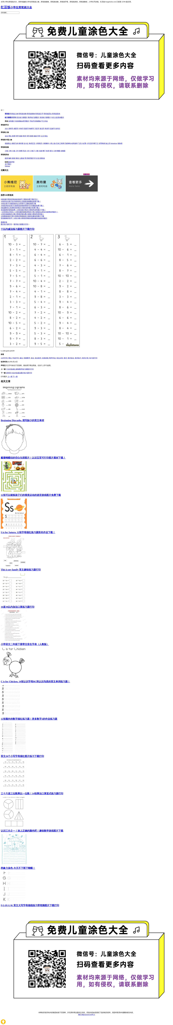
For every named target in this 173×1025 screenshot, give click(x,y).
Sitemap (7, 166)
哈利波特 (74, 143)
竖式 (65, 358)
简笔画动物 (22, 114)
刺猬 (20, 151)
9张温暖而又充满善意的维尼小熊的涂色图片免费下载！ (20, 208)
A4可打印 (4, 358)
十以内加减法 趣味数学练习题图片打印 (20, 369)
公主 (42, 136)
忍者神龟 (67, 143)
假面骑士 (8, 143)
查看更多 (4, 222)
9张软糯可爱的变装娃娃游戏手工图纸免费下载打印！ (19, 199)
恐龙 (24, 151)
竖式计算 (85, 358)
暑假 (13, 158)
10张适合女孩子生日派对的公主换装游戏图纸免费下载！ (21, 201)
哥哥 (38, 136)
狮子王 (95, 143)
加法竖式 (38, 358)
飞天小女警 (82, 143)
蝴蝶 (58, 151)
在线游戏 (45, 358)
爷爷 (28, 136)
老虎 (47, 151)
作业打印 (15, 358)
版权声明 (11, 162)
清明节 (10, 128)
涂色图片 (11, 121)
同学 (17, 136)
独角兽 (120, 143)
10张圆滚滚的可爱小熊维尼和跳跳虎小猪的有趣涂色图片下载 (22, 216)
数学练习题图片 (33, 117)
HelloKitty (114, 143)
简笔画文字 (39, 114)
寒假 (17, 158)
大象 (40, 151)
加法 (32, 358)
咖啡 (10, 158)
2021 (6, 128)
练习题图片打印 (10, 117)
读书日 (57, 128)
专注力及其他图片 (57, 117)
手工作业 (44, 121)
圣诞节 (52, 128)
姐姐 (35, 136)
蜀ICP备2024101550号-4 (86, 1014)
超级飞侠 (15, 143)
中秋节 (21, 128)
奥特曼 (20, 143)
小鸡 (54, 151)
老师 (13, 136)
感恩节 (16, 128)
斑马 (51, 151)
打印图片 (4, 376)
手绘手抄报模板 (35, 121)
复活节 (42, 128)
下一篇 (15, 376)
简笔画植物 (31, 114)
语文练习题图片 (22, 117)
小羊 (28, 151)
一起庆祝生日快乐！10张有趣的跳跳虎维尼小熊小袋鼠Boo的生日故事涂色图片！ (29, 212)
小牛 (17, 151)
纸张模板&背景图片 (22, 121)
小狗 (10, 151)
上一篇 (10, 376)
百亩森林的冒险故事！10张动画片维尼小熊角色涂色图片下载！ (23, 210)
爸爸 (24, 136)
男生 (10, 136)
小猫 (6, 151)
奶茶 (6, 158)
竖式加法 (71, 358)
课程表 (42, 158)
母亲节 (47, 128)
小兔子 (32, 151)
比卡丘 (26, 143)
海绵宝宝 (32, 143)
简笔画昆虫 (48, 114)
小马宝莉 (89, 143)
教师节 (31, 128)
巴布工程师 (60, 143)
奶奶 (31, 136)
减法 (21, 358)
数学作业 (52, 358)
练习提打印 (93, 358)
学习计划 (36, 158)
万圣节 (36, 128)
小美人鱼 (52, 143)
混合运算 (59, 358)
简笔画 (7, 114)
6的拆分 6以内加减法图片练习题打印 (19, 373)
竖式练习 (78, 358)
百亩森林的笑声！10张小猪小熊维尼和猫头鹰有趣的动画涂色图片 (24, 218)
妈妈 (20, 136)
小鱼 (13, 151)
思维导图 (29, 158)
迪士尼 (107, 143)
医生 (46, 136)
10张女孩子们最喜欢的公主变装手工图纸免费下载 (18, 203)
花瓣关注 (86, 174)
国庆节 (26, 128)
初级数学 (27, 358)
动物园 (62, 151)
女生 (6, 136)
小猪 (36, 151)
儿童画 (21, 158)
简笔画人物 (14, 114)
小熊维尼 (39, 143)
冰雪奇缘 (102, 143)
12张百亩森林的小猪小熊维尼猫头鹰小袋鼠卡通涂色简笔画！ (22, 214)
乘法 (10, 358)
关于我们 (8, 164)
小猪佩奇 (45, 143)
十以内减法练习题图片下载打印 (17, 229)
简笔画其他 (56, 114)
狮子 (44, 151)
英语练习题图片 (45, 117)
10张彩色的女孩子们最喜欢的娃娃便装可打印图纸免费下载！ (22, 205)
